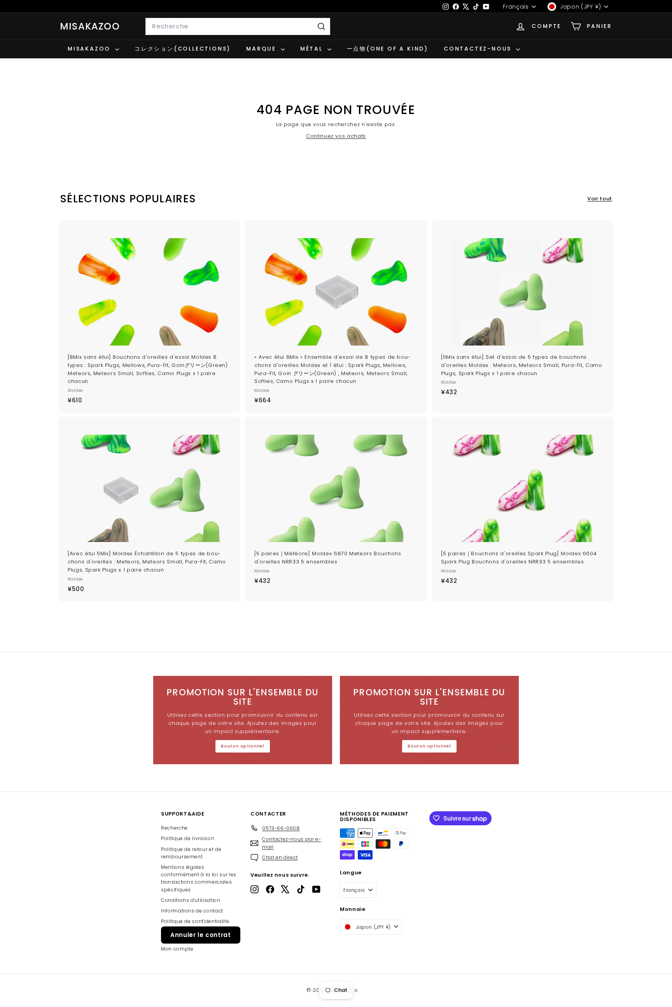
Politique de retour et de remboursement (191, 853)
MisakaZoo (90, 26)
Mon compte (177, 949)
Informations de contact (192, 910)
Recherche (174, 828)
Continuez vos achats (336, 136)
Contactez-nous (479, 49)
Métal (313, 49)
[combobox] (237, 26)
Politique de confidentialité (195, 921)
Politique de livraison (187, 838)
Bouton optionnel (242, 746)
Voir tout (599, 198)
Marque (262, 49)
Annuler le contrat (200, 935)
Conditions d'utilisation (190, 900)
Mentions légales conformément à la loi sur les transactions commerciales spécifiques (198, 878)
